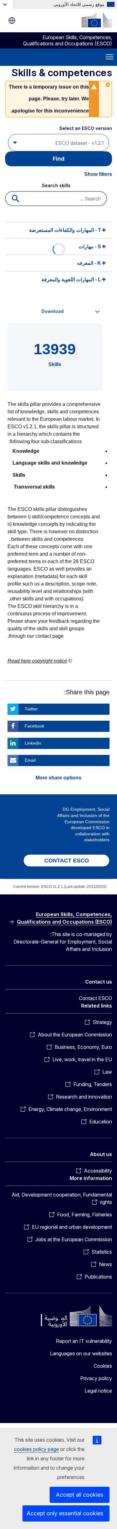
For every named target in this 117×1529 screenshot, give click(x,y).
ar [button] (12, 20)
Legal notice (98, 1391)
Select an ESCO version (85, 128)
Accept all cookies (79, 1494)
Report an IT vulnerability (84, 1341)
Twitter (31, 708)
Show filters (98, 174)
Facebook (34, 725)
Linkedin (33, 743)
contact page (49, 636)
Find (59, 158)
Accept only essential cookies (65, 1513)
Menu (109, 57)
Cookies (103, 1366)
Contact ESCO (95, 998)
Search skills (56, 185)
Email (30, 760)
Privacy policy (96, 1378)
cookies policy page (36, 1449)
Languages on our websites (81, 1353)
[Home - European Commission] (96, 19)
